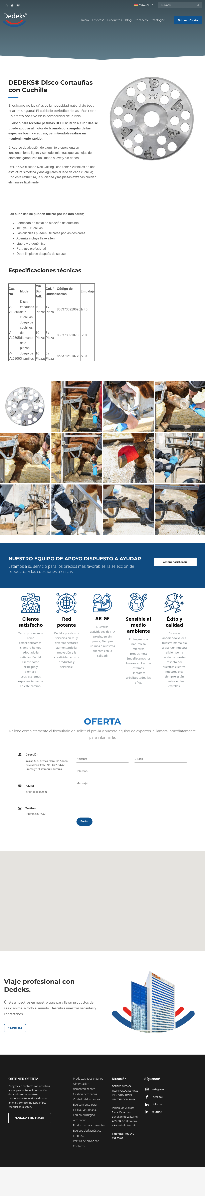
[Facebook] (24, 5)
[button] (102, 899)
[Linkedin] (6, 5)
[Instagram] (18, 5)
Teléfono (81, 771)
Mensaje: (82, 783)
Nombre (81, 758)
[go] (198, 4)
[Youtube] (12, 5)
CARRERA (15, 1028)
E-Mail (139, 758)
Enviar (84, 821)
